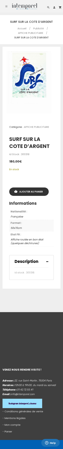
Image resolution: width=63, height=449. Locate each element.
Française (17, 216)
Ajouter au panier (31, 191)
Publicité (38, 28)
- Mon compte (11, 425)
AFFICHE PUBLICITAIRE (30, 33)
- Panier (7, 431)
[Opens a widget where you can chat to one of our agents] (50, 443)
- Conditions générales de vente (23, 411)
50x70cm (16, 228)
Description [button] (26, 261)
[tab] (31, 261)
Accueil (21, 28)
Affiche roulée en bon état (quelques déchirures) (27, 241)
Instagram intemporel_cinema (22, 403)
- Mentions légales (14, 418)
